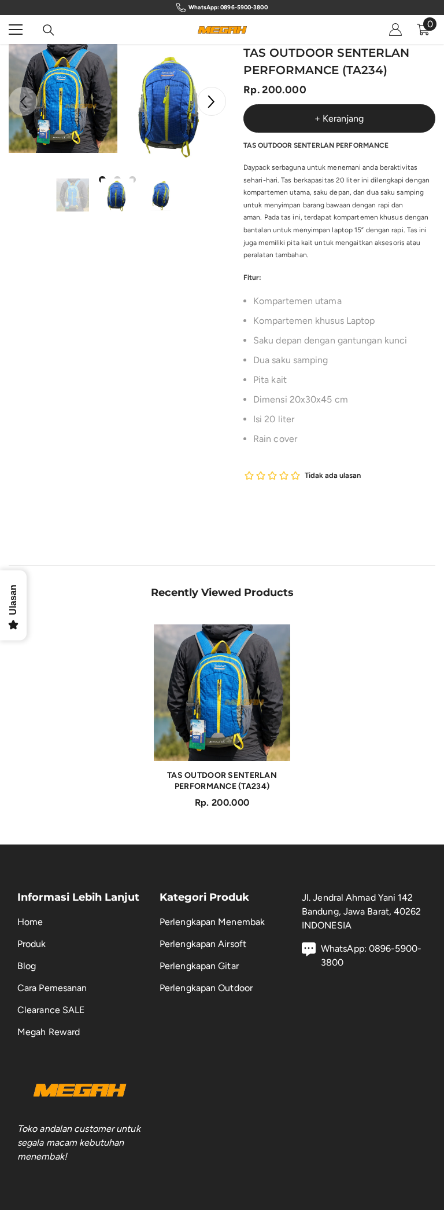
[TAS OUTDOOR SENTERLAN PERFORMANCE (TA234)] (222, 692)
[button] (211, 101)
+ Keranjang (339, 118)
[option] (63, 98)
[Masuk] (395, 29)
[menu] (16, 29)
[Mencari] (49, 30)
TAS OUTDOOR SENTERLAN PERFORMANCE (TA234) (222, 780)
